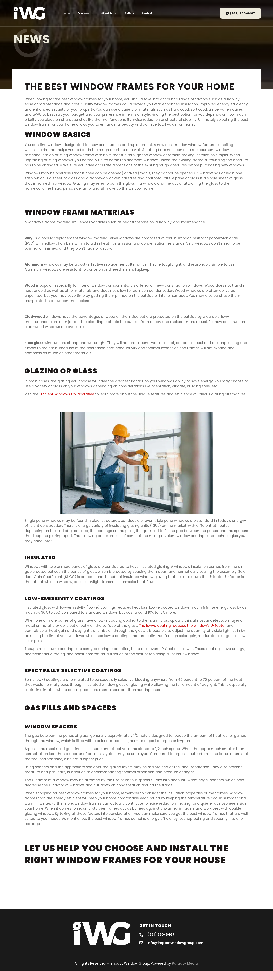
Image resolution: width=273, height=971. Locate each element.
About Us (106, 13)
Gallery (129, 13)
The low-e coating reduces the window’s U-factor (182, 625)
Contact (147, 13)
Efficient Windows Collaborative (66, 394)
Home (66, 13)
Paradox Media (185, 963)
